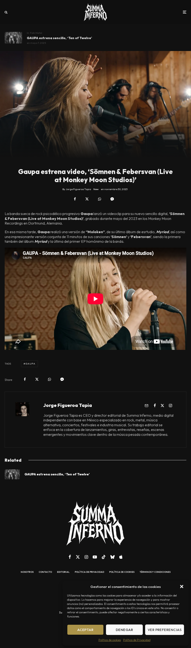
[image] (13, 38)
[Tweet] (87, 199)
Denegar (124, 630)
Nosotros (27, 572)
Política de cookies (110, 640)
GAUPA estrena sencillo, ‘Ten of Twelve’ (59, 38)
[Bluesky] (112, 557)
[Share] (75, 199)
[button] (181, 586)
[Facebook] (69, 557)
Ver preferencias (164, 630)
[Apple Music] (121, 557)
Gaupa (30, 363)
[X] (77, 557)
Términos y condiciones (155, 572)
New (96, 189)
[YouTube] (94, 557)
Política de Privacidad (136, 640)
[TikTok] (103, 557)
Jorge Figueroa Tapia (67, 405)
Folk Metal (36, 32)
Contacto (45, 572)
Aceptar (85, 630)
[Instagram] (86, 557)
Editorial (63, 572)
